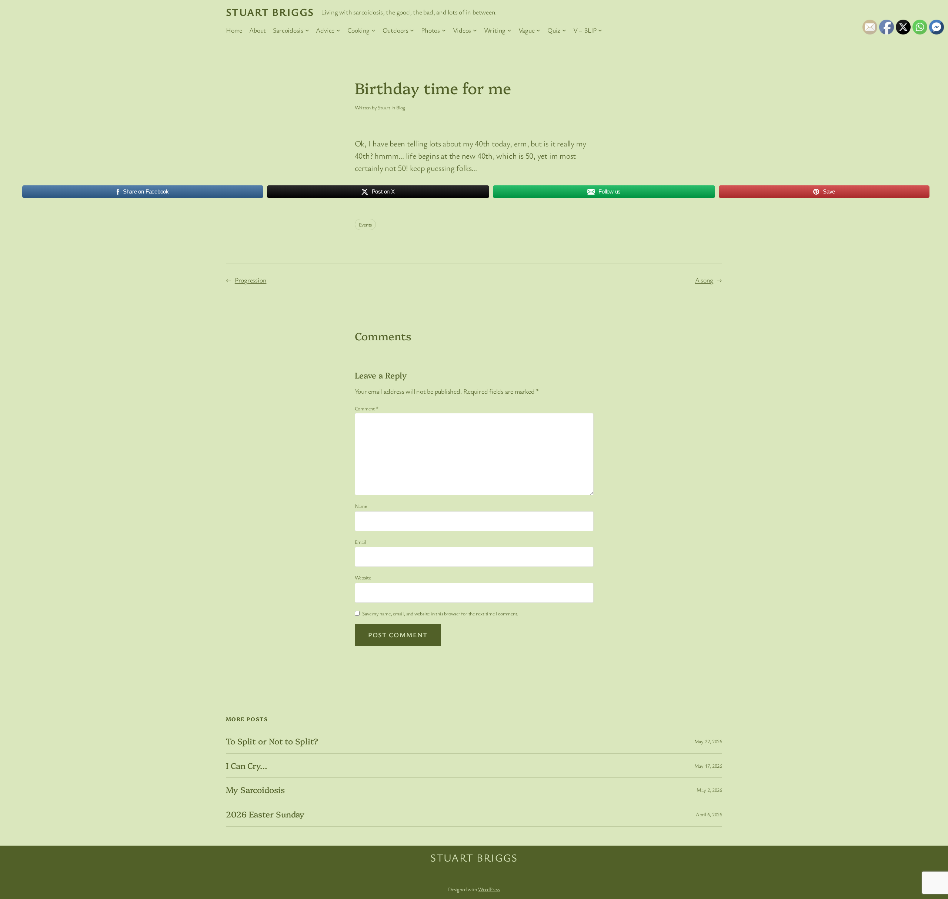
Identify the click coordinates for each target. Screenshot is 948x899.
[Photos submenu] (444, 30)
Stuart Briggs (270, 12)
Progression (251, 279)
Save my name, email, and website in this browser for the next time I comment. (440, 613)
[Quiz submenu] (564, 30)
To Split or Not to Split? (272, 741)
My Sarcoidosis (255, 789)
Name (361, 505)
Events (365, 224)
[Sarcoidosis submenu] (307, 30)
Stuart (384, 107)
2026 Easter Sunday (265, 814)
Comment (366, 408)
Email (360, 541)
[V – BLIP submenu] (600, 30)
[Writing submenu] (509, 30)
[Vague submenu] (538, 30)
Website (363, 577)
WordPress (489, 889)
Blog (400, 107)
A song (704, 279)
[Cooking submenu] (373, 30)
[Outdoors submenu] (412, 30)
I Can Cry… (246, 765)
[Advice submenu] (338, 30)
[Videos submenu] (475, 30)
